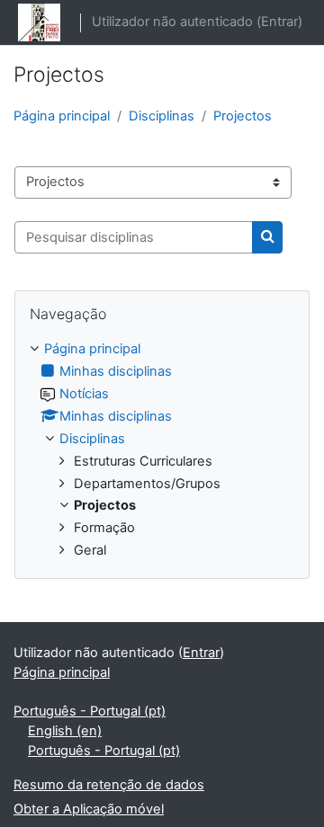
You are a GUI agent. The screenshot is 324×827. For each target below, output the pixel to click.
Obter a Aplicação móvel (89, 809)
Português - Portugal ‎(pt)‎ (90, 711)
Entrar (279, 21)
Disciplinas (161, 116)
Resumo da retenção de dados (109, 785)
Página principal (62, 116)
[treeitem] (162, 450)
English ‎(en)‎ (65, 731)
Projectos (242, 116)
